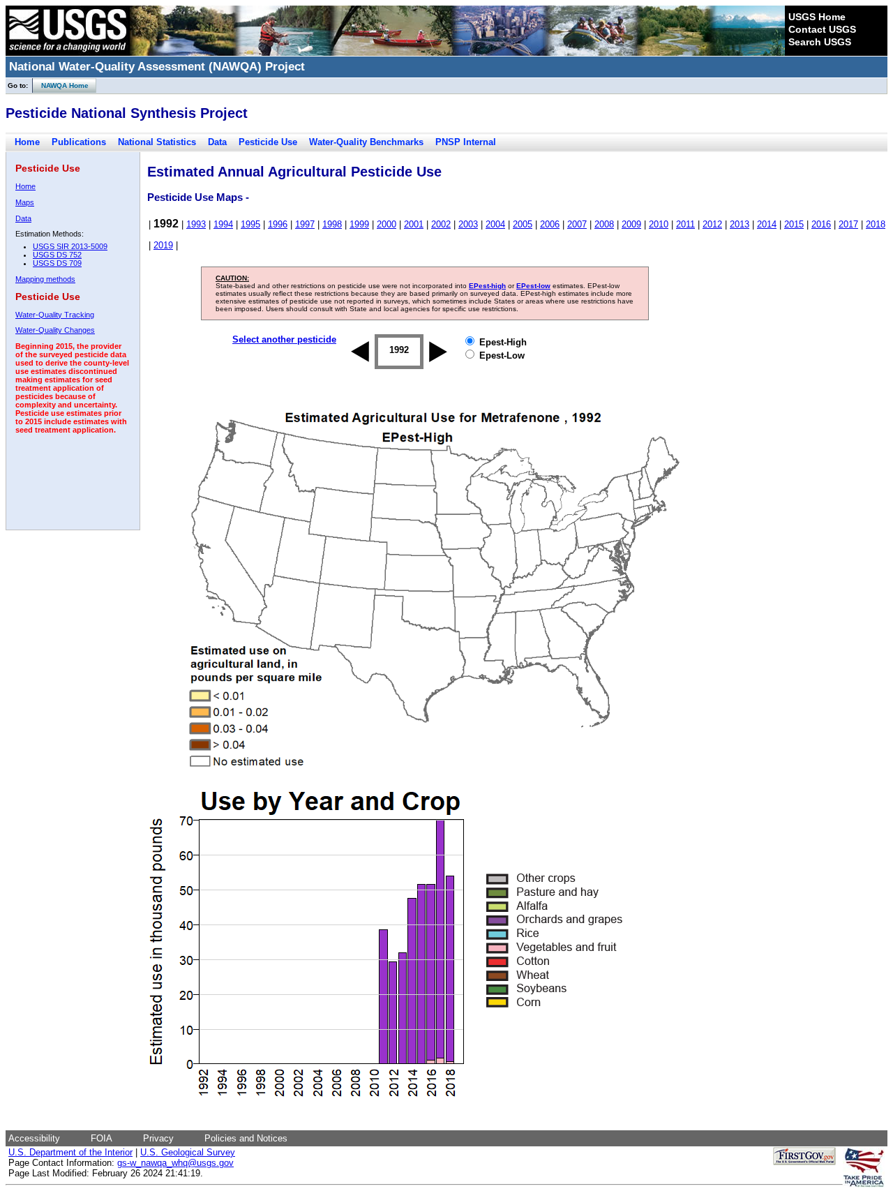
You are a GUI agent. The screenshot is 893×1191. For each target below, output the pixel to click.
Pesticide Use (268, 142)
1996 (277, 224)
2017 (848, 224)
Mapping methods (45, 279)
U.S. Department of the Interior (70, 1152)
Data (217, 142)
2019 (163, 245)
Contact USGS (822, 29)
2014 (766, 224)
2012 (712, 224)
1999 (359, 224)
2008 (604, 224)
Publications (79, 142)
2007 (577, 224)
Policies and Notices (245, 1138)
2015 (794, 224)
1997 (305, 224)
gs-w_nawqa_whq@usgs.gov (175, 1163)
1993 (196, 224)
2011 (685, 224)
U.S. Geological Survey (187, 1152)
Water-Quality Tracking (54, 314)
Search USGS (819, 41)
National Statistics (157, 142)
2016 (821, 224)
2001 (413, 224)
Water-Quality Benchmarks (366, 142)
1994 (223, 224)
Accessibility (34, 1138)
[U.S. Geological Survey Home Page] (68, 52)
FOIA (101, 1138)
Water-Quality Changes (55, 330)
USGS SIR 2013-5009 (70, 246)
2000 (386, 224)
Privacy (158, 1138)
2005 (522, 224)
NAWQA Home (61, 85)
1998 (332, 224)
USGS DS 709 (57, 263)
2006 (550, 224)
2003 (468, 224)
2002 (441, 224)
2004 (495, 224)
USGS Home (817, 16)
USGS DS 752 (57, 254)
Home (27, 142)
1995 (250, 224)
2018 (875, 224)
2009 (631, 224)
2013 (739, 224)
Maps (24, 202)
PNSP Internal (465, 142)
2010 (658, 224)
